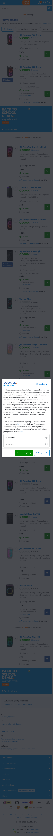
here (18, 424)
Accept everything (24, 453)
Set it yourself (41, 453)
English (42, 384)
